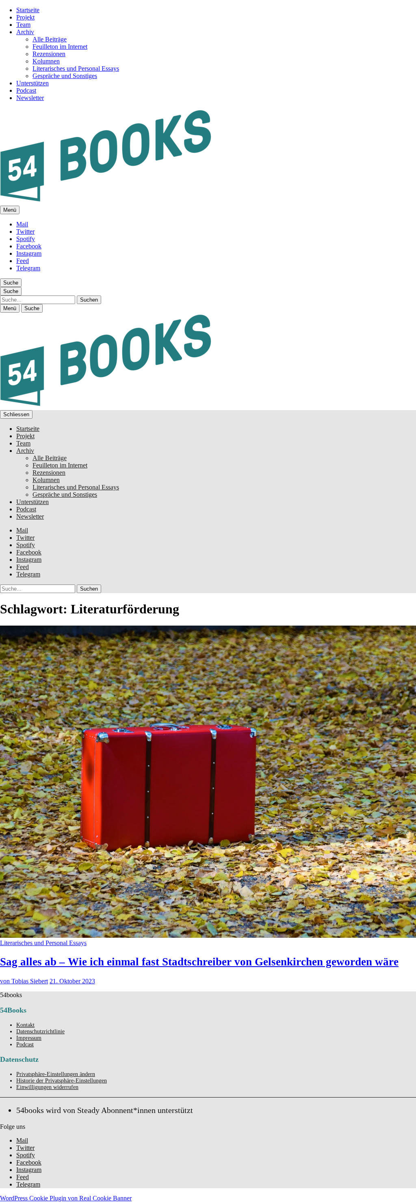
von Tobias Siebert (24, 981)
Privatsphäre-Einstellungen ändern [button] (55, 1074)
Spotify (25, 238)
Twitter (25, 231)
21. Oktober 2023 (72, 981)
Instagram (28, 253)
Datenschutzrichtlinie (40, 1031)
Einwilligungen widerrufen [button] (47, 1087)
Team (23, 24)
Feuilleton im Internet (59, 46)
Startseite (27, 10)
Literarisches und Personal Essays (75, 68)
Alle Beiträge (49, 39)
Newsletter (30, 97)
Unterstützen (32, 83)
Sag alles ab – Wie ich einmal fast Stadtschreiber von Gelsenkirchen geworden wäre (199, 962)
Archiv (25, 31)
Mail (22, 224)
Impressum (28, 1038)
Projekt (25, 17)
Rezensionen (48, 53)
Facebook (28, 246)
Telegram (28, 268)
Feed (22, 260)
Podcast (26, 90)
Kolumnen (46, 61)
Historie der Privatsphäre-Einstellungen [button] (61, 1081)
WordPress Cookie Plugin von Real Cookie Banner (66, 1198)
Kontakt (25, 1025)
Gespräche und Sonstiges (64, 75)
